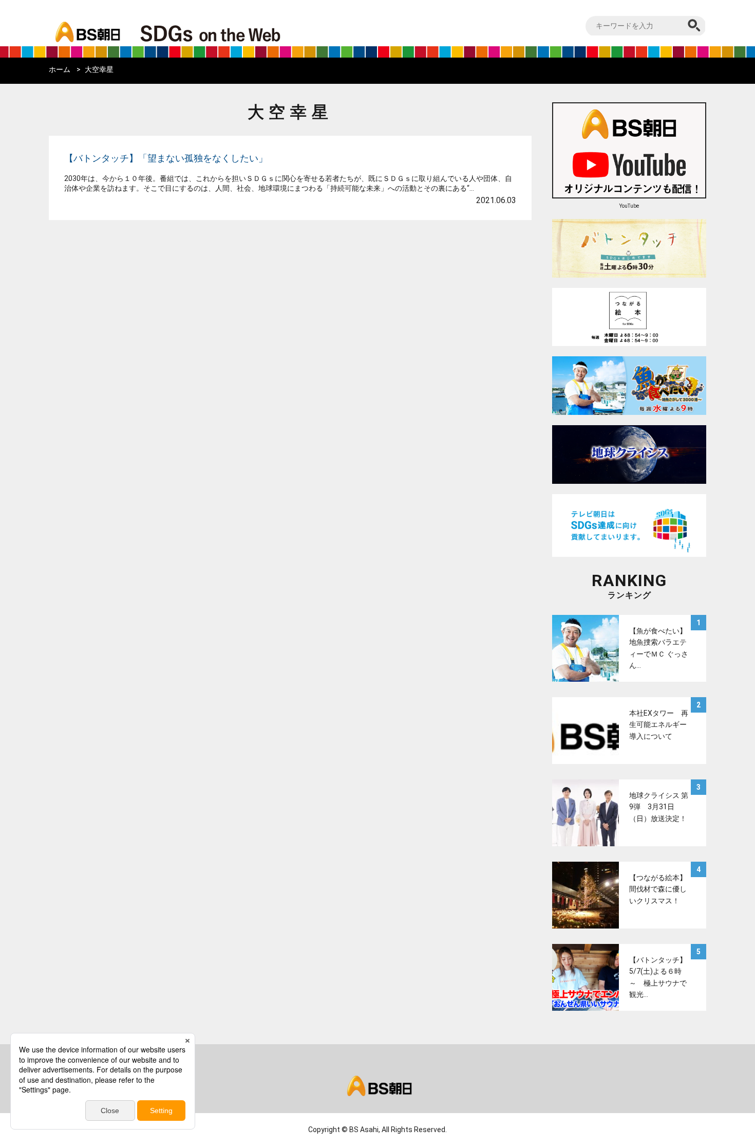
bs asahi (86, 24)
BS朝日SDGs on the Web (244, 33)
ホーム (59, 69)
